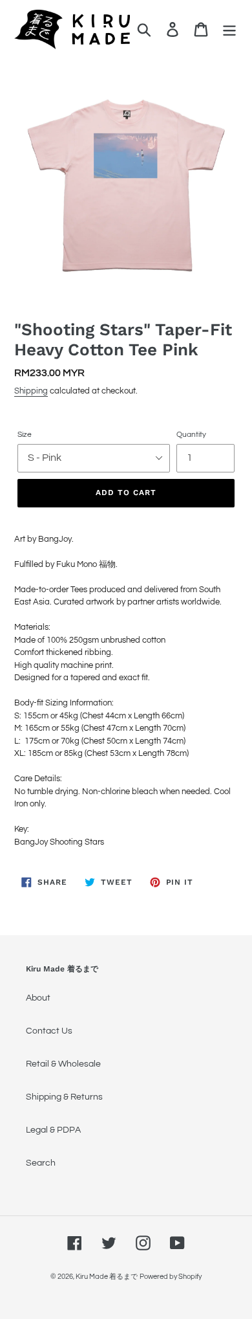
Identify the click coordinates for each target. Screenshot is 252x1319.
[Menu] (229, 29)
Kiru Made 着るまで (107, 1276)
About (38, 998)
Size (24, 434)
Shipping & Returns (64, 1097)
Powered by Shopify (171, 1276)
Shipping (31, 390)
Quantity (191, 434)
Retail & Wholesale (63, 1064)
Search (41, 1163)
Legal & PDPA (53, 1130)
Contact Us (49, 1031)
